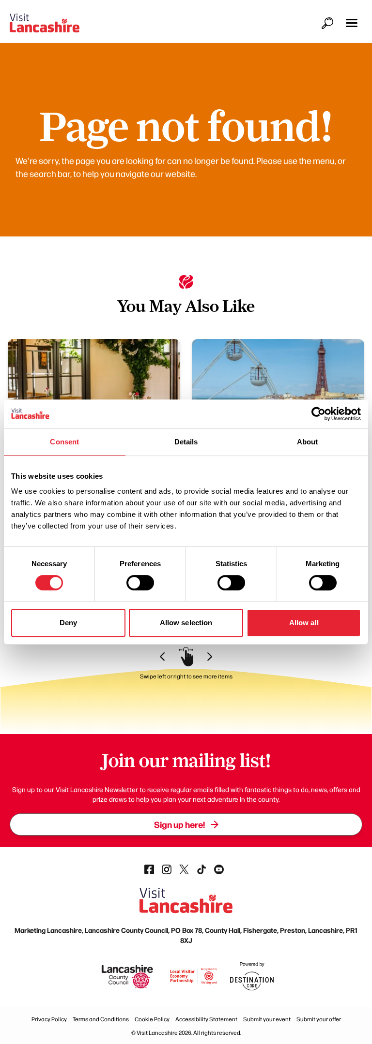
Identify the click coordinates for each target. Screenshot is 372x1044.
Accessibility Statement (206, 1019)
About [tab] (307, 442)
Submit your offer (318, 1019)
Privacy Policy (49, 1019)
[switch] (140, 582)
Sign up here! (179, 824)
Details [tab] (186, 442)
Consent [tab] (64, 442)
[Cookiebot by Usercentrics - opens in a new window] (318, 414)
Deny (68, 622)
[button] (351, 23)
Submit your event (267, 1019)
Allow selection (186, 622)
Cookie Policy (152, 1019)
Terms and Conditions (101, 1019)
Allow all (304, 622)
